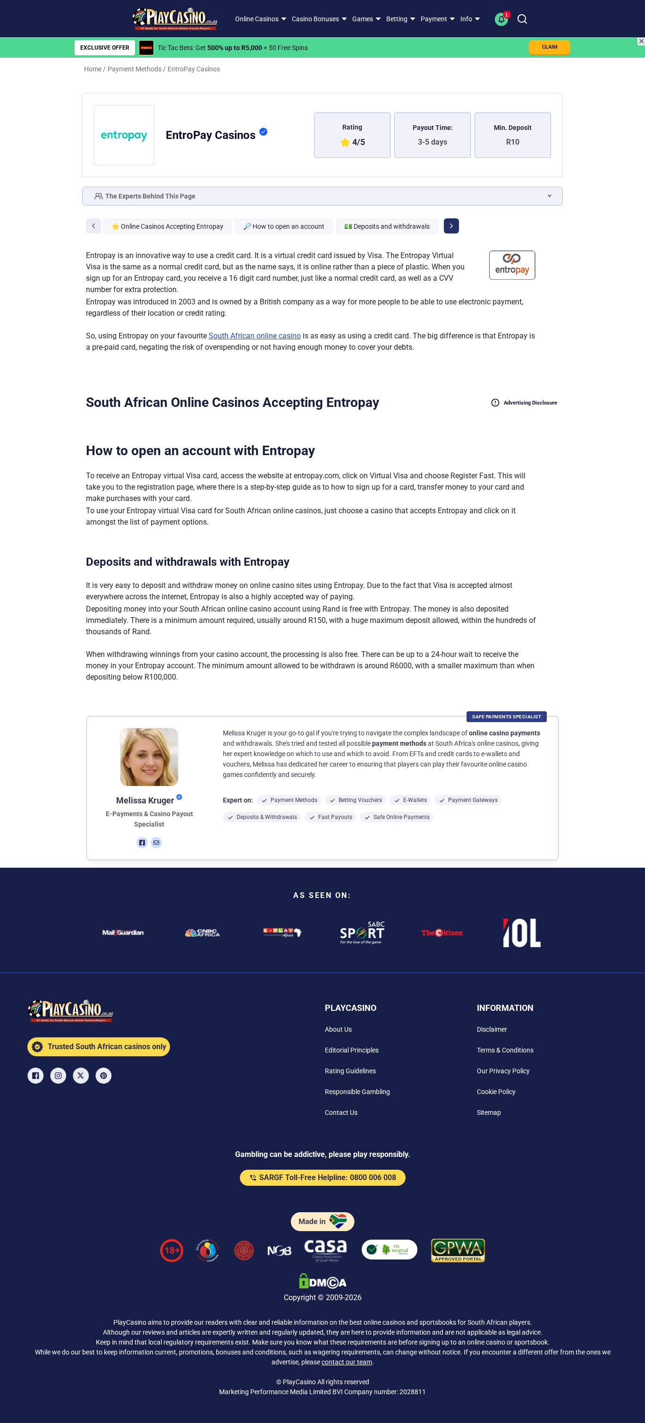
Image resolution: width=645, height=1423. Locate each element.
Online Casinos (257, 19)
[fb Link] (142, 842)
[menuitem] (259, 19)
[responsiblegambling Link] (208, 1252)
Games (362, 19)
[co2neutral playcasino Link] (389, 1252)
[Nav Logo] (168, 19)
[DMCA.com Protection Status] (322, 1282)
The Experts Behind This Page (150, 196)
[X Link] (82, 1076)
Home (93, 69)
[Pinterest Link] (104, 1076)
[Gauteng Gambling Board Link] (244, 1252)
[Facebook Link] (36, 1076)
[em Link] (156, 842)
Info (466, 19)
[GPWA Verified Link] (458, 1252)
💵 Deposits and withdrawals (387, 226)
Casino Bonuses (315, 19)
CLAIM (550, 47)
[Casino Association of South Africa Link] (325, 1252)
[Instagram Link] (59, 1076)
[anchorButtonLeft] (93, 225)
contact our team (347, 1362)
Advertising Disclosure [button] (530, 403)
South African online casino (255, 335)
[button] (503, 19)
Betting (396, 19)
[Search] (522, 19)
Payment (434, 19)
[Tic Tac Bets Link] (146, 47)
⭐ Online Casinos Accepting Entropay (167, 226)
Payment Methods (134, 69)
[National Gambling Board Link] (279, 1252)
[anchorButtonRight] (451, 225)
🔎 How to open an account (283, 226)
